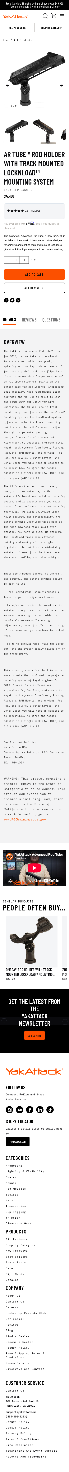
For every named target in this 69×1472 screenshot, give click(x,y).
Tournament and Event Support (31, 1450)
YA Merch (13, 1217)
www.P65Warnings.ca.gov (25, 819)
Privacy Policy (19, 1433)
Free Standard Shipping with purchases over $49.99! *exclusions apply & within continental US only (34, 5)
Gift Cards (15, 1274)
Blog (9, 1330)
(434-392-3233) (16, 1416)
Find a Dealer (18, 1141)
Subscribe (34, 1035)
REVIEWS (29, 319)
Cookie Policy (18, 1427)
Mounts (11, 1183)
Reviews (12, 1324)
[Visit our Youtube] (19, 1109)
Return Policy (18, 1347)
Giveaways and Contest (25, 1369)
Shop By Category (20, 1245)
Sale (9, 1268)
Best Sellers (17, 1256)
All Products (17, 27)
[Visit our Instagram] (9, 1109)
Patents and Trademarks (26, 1456)
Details (9, 319)
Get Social (15, 1319)
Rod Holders (16, 1188)
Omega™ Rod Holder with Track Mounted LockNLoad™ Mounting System (29, 974)
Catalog (12, 1280)
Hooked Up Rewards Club (26, 1313)
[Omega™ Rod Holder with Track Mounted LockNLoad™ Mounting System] (32, 941)
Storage (12, 1194)
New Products (17, 1251)
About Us (13, 1295)
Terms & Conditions (22, 1439)
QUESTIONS (51, 319)
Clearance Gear (19, 1223)
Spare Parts (16, 1262)
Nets (9, 1200)
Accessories (16, 1206)
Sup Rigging (16, 1212)
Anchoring (14, 1165)
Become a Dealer (19, 1342)
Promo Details (18, 1363)
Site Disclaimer (19, 1445)
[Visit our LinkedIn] (40, 1109)
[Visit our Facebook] (29, 1109)
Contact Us (15, 1301)
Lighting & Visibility (25, 1171)
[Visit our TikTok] (50, 1109)
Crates (11, 1177)
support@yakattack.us (21, 1412)
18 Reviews (32, 210)
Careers (12, 1307)
